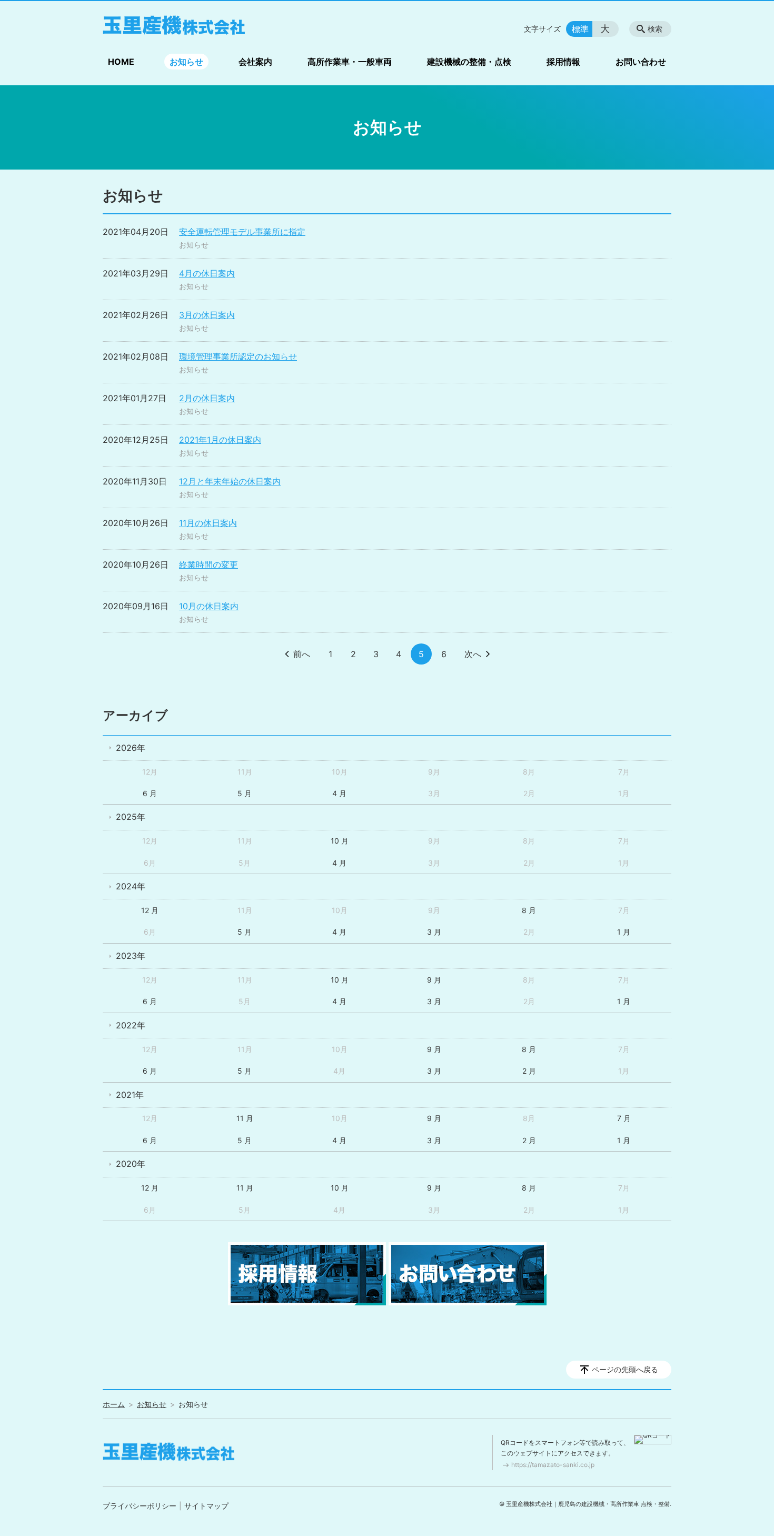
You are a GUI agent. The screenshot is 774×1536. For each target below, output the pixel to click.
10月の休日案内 (209, 606)
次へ (472, 654)
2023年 (130, 955)
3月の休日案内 (207, 315)
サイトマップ (206, 1505)
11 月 (244, 1118)
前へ (301, 654)
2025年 (130, 816)
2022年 (130, 1025)
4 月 (339, 793)
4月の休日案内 (207, 273)
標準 (580, 29)
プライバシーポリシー (139, 1505)
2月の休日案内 (207, 398)
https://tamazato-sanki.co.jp (552, 1465)
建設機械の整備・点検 (469, 61)
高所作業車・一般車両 (349, 61)
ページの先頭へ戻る (625, 1369)
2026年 (130, 747)
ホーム (114, 1404)
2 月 (529, 1070)
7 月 (624, 1118)
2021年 (130, 1094)
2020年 (130, 1163)
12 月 (149, 910)
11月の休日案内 (208, 523)
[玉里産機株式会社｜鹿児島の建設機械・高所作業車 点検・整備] (174, 24)
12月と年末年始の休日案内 (230, 481)
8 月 (529, 910)
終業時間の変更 (208, 564)
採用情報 (563, 61)
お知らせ (186, 61)
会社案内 (255, 61)
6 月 (150, 793)
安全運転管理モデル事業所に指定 (242, 231)
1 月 (623, 931)
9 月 (434, 979)
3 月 (434, 931)
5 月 (244, 793)
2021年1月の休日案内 (220, 439)
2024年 (130, 886)
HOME (121, 61)
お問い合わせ (641, 61)
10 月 (340, 840)
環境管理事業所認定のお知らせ (238, 356)
